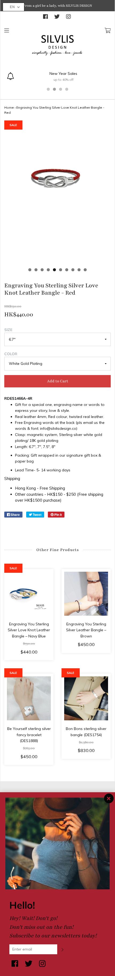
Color (10, 353)
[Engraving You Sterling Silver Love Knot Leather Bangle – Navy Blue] (29, 594)
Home (9, 107)
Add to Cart (57, 381)
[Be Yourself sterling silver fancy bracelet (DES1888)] (29, 698)
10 (85, 269)
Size (8, 329)
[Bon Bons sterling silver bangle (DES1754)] (86, 698)
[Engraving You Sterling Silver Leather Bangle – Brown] (86, 594)
